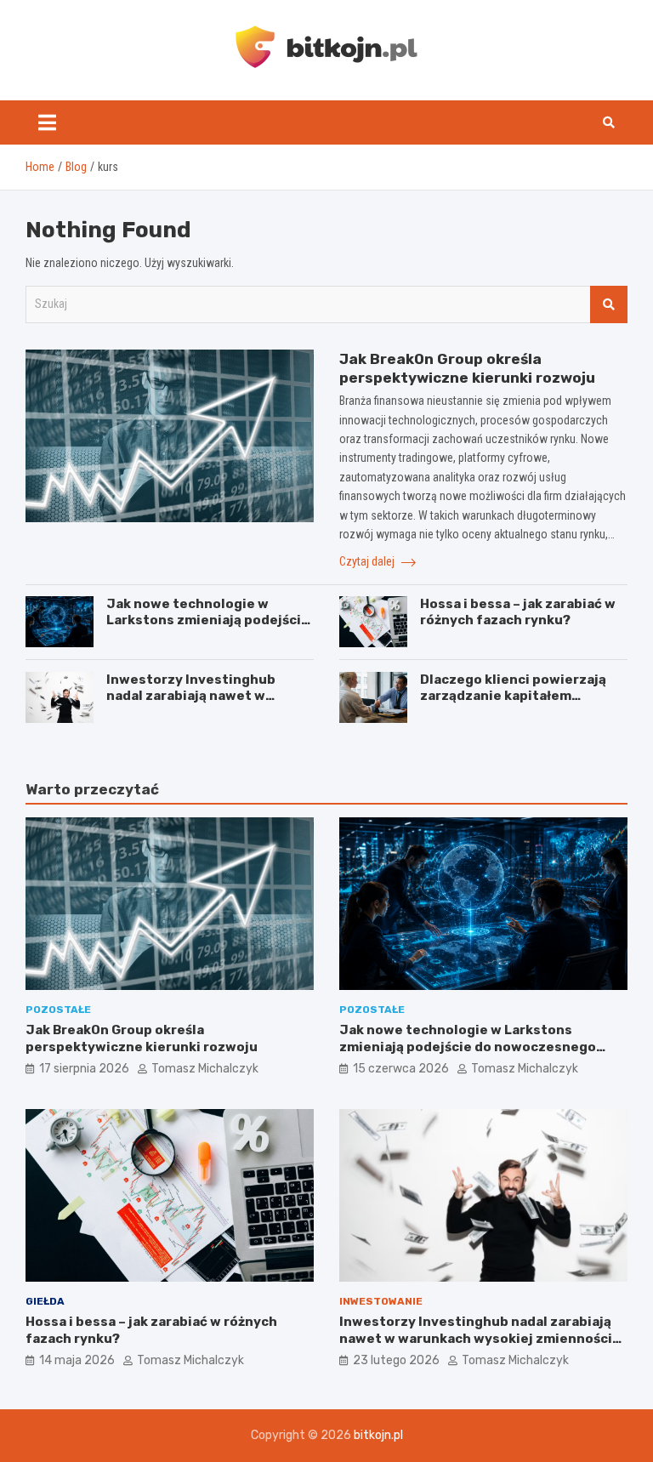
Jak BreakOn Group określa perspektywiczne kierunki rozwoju (142, 1038)
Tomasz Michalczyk (204, 1068)
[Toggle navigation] (47, 122)
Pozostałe (58, 1009)
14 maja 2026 (77, 1360)
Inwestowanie (381, 1301)
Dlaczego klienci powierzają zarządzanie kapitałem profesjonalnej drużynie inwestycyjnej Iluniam (513, 704)
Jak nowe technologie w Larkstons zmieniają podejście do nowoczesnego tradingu (207, 620)
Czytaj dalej (368, 561)
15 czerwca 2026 (401, 1068)
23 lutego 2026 (396, 1360)
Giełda (45, 1301)
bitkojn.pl (378, 1435)
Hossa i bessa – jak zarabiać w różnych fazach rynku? (518, 612)
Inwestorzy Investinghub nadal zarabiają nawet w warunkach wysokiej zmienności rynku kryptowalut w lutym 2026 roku (475, 1338)
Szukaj (608, 304)
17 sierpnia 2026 (84, 1068)
